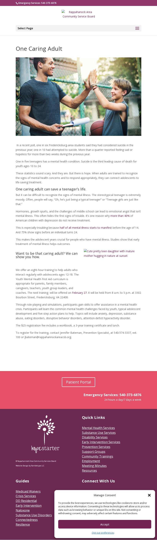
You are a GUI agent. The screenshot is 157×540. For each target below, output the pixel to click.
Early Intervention (29, 505)
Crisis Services (26, 496)
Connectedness (27, 520)
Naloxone (23, 510)
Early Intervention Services (101, 442)
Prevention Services (96, 447)
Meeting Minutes (94, 466)
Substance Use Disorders (34, 515)
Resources (89, 470)
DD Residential (26, 501)
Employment (91, 461)
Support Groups (93, 451)
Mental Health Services (98, 428)
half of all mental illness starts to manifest (86, 227)
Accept (104, 524)
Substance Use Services (99, 433)
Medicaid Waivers (28, 491)
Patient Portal (78, 382)
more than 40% (120, 216)
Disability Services (95, 437)
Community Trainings (97, 456)
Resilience (23, 524)
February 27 (79, 292)
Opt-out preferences (103, 532)
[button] (149, 495)
